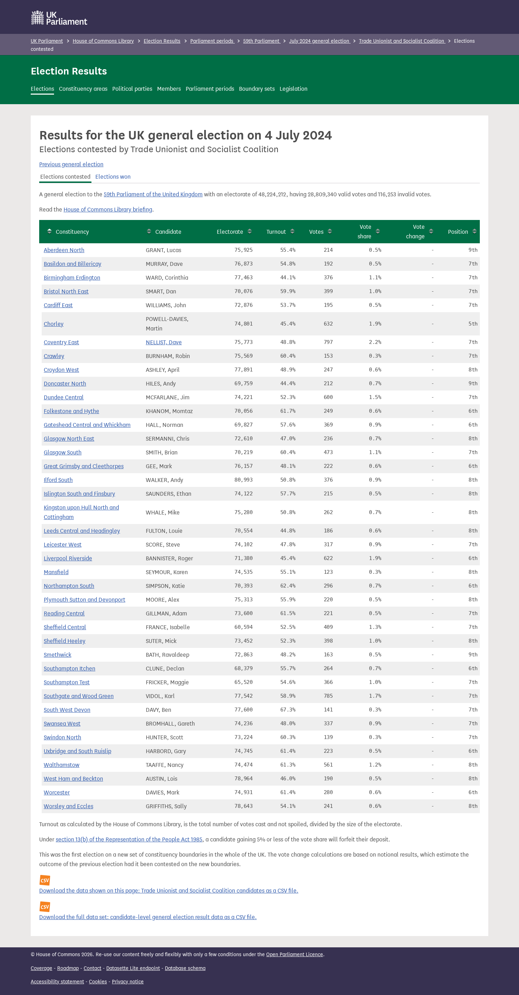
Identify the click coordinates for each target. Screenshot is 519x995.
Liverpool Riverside (68, 558)
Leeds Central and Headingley (82, 531)
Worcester (57, 792)
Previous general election (71, 164)
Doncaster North (65, 383)
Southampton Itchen (69, 668)
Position (458, 231)
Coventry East (61, 342)
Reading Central (64, 613)
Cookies (98, 982)
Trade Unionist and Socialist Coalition (402, 41)
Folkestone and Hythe (71, 411)
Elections (42, 88)
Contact (92, 968)
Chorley (54, 324)
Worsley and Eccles (68, 806)
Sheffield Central (65, 627)
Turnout (276, 231)
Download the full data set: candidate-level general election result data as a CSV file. (148, 917)
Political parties (132, 88)
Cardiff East (58, 305)
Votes (316, 231)
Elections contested (65, 176)
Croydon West (61, 370)
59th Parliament (262, 41)
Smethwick (57, 654)
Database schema (185, 968)
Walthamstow (61, 765)
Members (169, 88)
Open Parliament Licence (294, 955)
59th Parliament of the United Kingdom (153, 194)
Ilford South (58, 480)
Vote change (415, 232)
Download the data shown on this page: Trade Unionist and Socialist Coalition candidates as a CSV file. (168, 890)
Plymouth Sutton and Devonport (84, 599)
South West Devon (67, 710)
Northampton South (69, 586)
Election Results (162, 41)
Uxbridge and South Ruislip (77, 751)
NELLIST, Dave (164, 342)
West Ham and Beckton (73, 778)
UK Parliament (47, 41)
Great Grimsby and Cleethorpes (84, 466)
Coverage (41, 968)
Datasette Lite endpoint (133, 968)
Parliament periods (212, 41)
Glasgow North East (69, 438)
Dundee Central (64, 397)
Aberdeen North (64, 250)
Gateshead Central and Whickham (87, 425)
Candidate (168, 231)
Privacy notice (128, 982)
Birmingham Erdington (72, 277)
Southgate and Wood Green (79, 696)
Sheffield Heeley (64, 641)
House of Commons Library (103, 41)
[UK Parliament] (59, 17)
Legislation (294, 88)
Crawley (54, 356)
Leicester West (63, 544)
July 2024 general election (320, 41)
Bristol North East (66, 291)
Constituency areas (83, 88)
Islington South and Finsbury (79, 493)
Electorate (230, 231)
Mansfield (56, 572)
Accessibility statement (57, 982)
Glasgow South (63, 452)
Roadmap (68, 968)
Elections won (113, 176)
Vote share (364, 232)
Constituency (72, 231)
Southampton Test (67, 682)
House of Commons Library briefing (108, 209)
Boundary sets (257, 88)
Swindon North (62, 737)
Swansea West (62, 723)
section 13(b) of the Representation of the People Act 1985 (129, 839)
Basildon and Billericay (72, 264)
